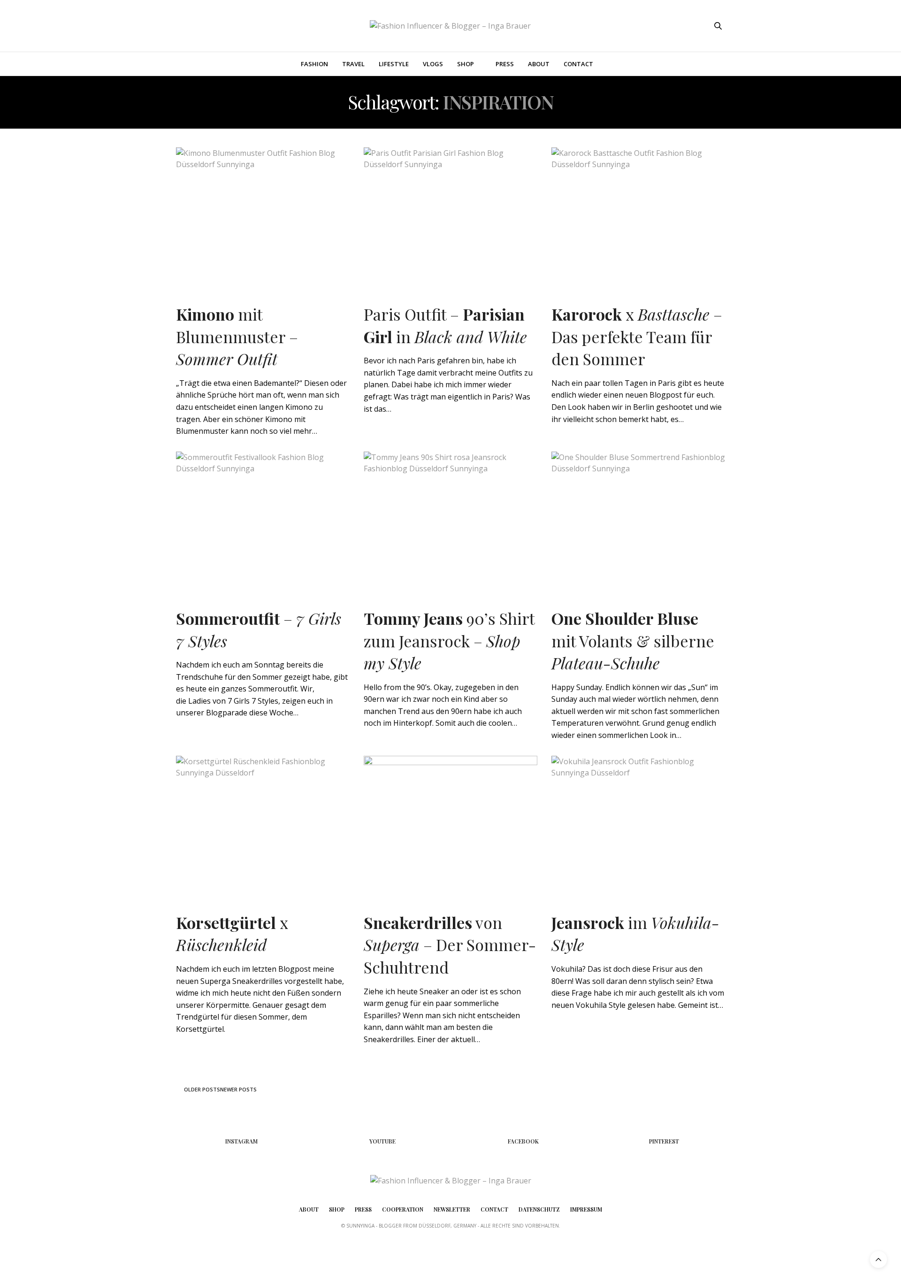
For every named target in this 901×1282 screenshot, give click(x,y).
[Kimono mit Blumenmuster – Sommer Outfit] (263, 215)
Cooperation (402, 1209)
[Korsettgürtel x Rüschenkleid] (263, 824)
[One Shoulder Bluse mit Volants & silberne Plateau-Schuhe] (638, 520)
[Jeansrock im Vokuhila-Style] (638, 824)
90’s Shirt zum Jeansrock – (449, 640)
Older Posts (201, 1089)
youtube (382, 1141)
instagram (241, 1141)
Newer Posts (239, 1089)
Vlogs (433, 64)
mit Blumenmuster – (237, 336)
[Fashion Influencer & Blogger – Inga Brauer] (450, 25)
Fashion (314, 64)
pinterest (664, 1141)
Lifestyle (394, 64)
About (539, 64)
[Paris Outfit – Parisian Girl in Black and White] (450, 215)
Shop (465, 64)
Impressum (586, 1209)
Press (505, 64)
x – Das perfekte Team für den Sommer (636, 336)
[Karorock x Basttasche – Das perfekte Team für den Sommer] (638, 215)
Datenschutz (539, 1209)
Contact (578, 64)
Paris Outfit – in (445, 325)
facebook (523, 1141)
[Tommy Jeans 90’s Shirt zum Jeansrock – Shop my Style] (450, 520)
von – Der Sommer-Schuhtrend (450, 945)
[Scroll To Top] (878, 1259)
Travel (353, 64)
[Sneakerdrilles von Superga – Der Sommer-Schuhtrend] (450, 824)
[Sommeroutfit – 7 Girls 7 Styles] (263, 520)
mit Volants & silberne (632, 640)
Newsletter (452, 1209)
